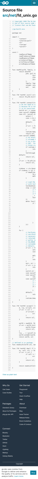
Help (21, 399)
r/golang (5, 449)
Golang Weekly (8, 456)
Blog (20, 411)
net (13, 15)
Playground (23, 389)
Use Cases (6, 389)
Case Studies (7, 393)
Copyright (19, 464)
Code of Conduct (25, 424)
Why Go (6, 385)
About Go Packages (9, 411)
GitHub (5, 442)
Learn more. (19, 476)
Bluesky (5, 433)
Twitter (5, 439)
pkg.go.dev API (8, 414)
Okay (33, 473)
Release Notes (24, 418)
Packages (7, 404)
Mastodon (6, 436)
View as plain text (10, 374)
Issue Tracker (24, 414)
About (22, 404)
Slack (4, 446)
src (5, 15)
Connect (6, 429)
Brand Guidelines (25, 421)
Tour (20, 393)
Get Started (24, 385)
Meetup (5, 452)
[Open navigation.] (34, 3)
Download (22, 408)
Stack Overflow (24, 396)
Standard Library (8, 408)
